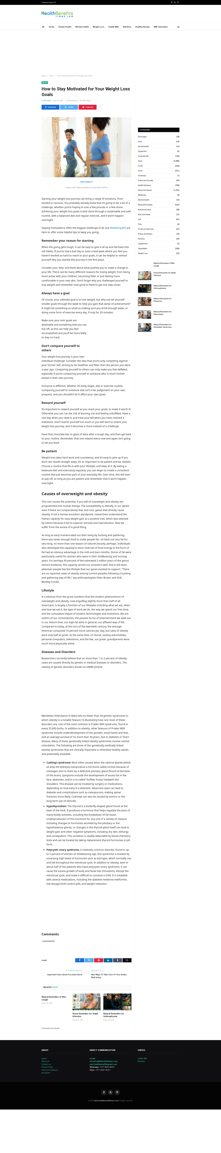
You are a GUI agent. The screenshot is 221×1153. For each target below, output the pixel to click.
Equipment (142, 151)
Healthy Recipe (142, 27)
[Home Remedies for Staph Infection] (87, 1002)
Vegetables (142, 248)
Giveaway (142, 176)
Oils (139, 219)
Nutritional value (144, 210)
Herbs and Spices (145, 190)
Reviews (141, 239)
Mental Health (82, 27)
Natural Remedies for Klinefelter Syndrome (163, 326)
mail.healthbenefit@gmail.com (103, 1064)
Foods (140, 166)
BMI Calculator (161, 27)
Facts (45, 82)
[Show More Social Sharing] (99, 107)
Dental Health (64, 27)
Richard (47, 101)
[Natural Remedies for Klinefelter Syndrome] (144, 327)
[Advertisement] (110, 52)
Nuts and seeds (144, 214)
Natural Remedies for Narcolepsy (163, 313)
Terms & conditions (50, 1070)
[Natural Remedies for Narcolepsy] (144, 314)
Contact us (46, 1064)
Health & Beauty (144, 185)
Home (51, 27)
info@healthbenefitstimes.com (104, 1061)
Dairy (140, 142)
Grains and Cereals (145, 180)
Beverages (142, 137)
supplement (143, 244)
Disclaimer (46, 1073)
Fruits (140, 171)
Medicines (142, 195)
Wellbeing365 (118, 228)
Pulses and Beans (145, 234)
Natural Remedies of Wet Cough (54, 998)
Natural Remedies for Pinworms (163, 300)
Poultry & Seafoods (146, 229)
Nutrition (127, 27)
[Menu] (43, 27)
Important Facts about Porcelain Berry (64, 974)
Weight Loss (98, 27)
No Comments (73, 101)
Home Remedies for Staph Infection (85, 1015)
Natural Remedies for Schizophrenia (113, 1015)
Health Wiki (113, 27)
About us (45, 1061)
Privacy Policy (47, 1067)
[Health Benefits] (57, 14)
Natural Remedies (145, 205)
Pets (140, 224)
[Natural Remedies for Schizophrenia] (117, 1002)
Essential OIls (143, 156)
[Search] (178, 27)
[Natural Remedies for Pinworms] (144, 301)
